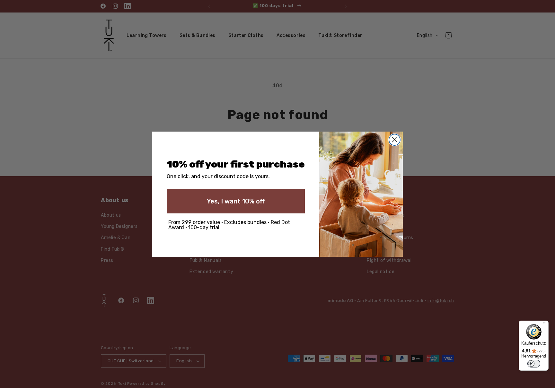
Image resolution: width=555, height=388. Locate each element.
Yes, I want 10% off (236, 201)
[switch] (533, 363)
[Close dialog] (394, 139)
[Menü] (545, 324)
